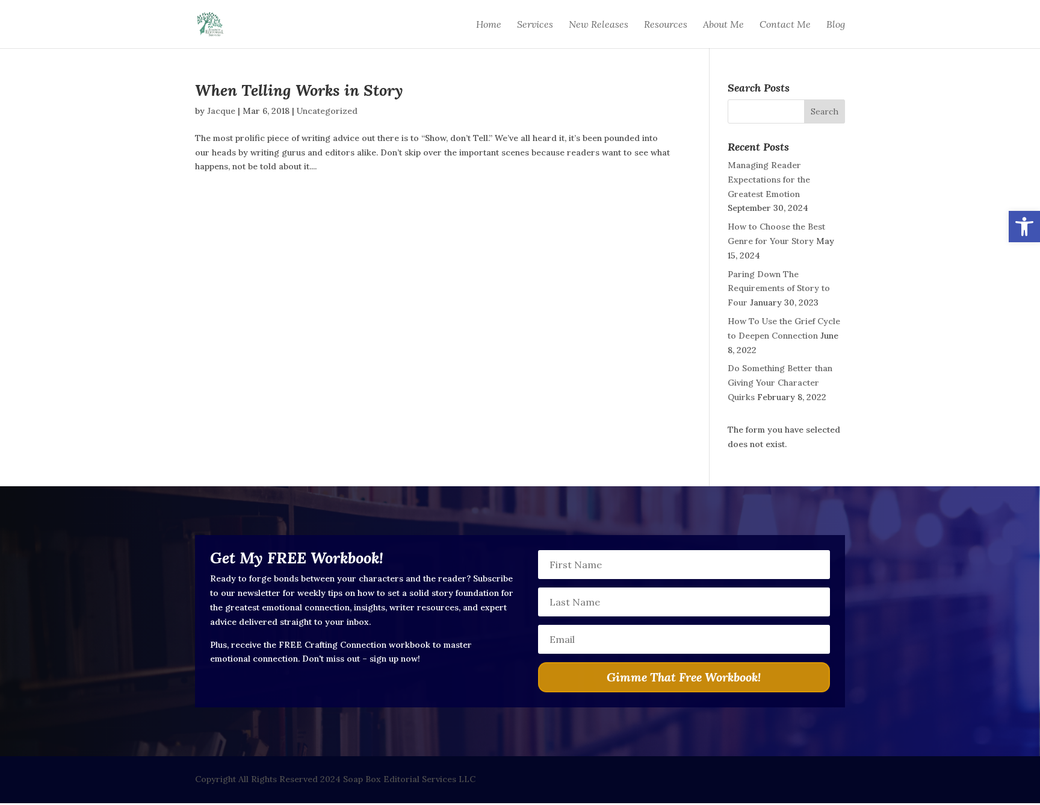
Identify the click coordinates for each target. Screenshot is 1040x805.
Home (488, 25)
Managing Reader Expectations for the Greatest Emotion (769, 179)
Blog (835, 25)
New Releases (598, 25)
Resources (665, 25)
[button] (1024, 226)
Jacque (221, 110)
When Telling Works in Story (299, 90)
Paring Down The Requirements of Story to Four (779, 289)
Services (535, 25)
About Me (723, 25)
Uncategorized (327, 110)
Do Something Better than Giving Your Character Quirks (780, 382)
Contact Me (785, 25)
